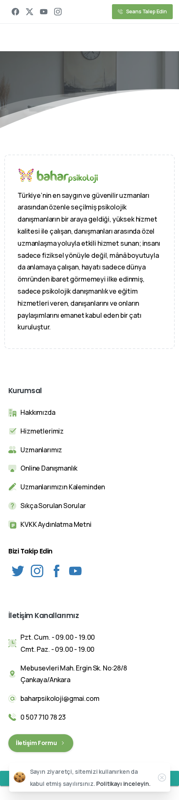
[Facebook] (15, 11)
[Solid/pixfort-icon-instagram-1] (37, 570)
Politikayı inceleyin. (123, 784)
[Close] (162, 777)
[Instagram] (58, 11)
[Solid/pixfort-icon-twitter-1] (17, 570)
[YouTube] (44, 11)
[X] (29, 11)
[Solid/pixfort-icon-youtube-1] (75, 570)
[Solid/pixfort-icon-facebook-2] (56, 570)
